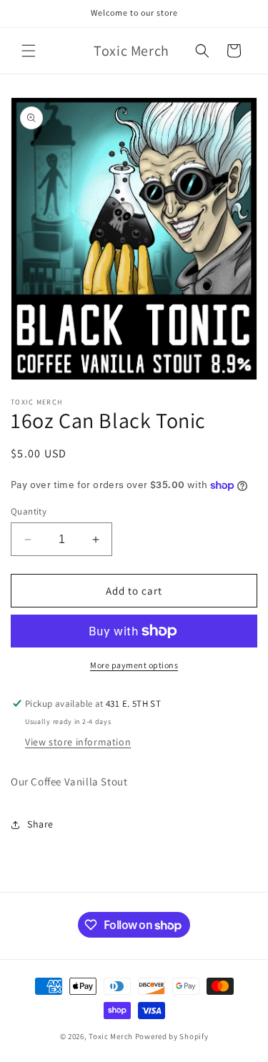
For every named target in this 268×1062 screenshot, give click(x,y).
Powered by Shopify (172, 1036)
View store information (78, 741)
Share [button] (40, 824)
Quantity (28, 511)
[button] (28, 50)
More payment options (134, 665)
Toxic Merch (111, 1036)
